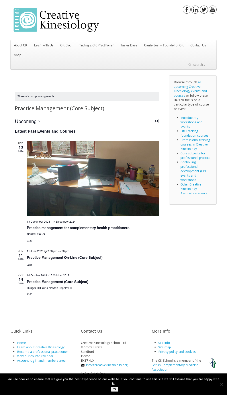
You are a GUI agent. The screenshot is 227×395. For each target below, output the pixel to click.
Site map (164, 347)
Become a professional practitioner (42, 351)
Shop (17, 55)
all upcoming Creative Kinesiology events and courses (190, 89)
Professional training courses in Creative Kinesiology (195, 144)
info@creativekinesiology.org (106, 365)
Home (21, 343)
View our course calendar (35, 356)
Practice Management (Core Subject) (57, 281)
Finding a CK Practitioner (96, 45)
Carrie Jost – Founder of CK (164, 45)
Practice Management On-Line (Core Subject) (64, 257)
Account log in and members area (41, 360)
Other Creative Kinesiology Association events (193, 188)
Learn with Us (43, 45)
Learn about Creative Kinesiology (41, 347)
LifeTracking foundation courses (194, 133)
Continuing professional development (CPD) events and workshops (194, 171)
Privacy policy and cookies (177, 351)
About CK (20, 45)
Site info (164, 343)
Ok (115, 389)
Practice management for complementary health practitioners (78, 227)
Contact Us (198, 45)
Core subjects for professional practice (195, 155)
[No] (221, 384)
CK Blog (66, 45)
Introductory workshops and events (191, 122)
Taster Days (128, 45)
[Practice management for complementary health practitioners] (93, 178)
